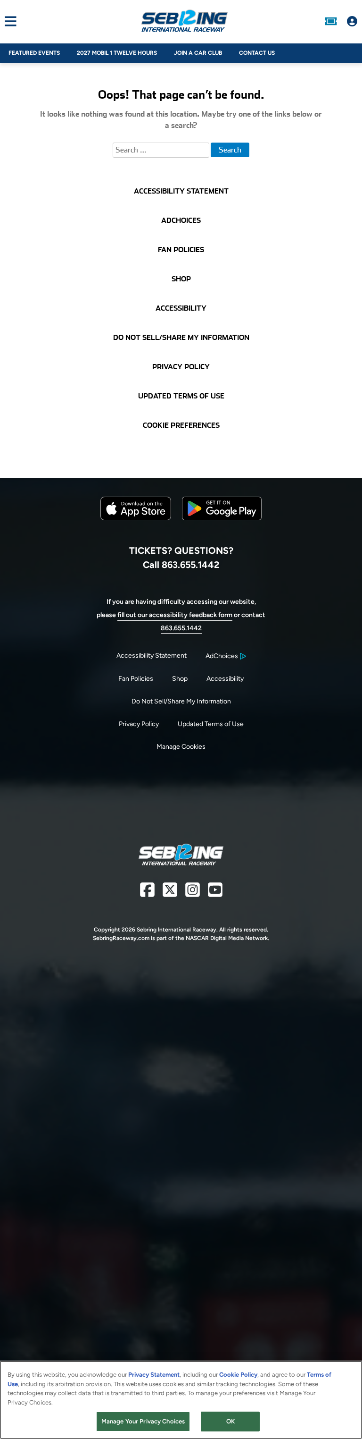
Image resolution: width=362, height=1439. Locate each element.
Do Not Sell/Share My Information (181, 701)
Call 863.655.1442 (181, 564)
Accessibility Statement (151, 656)
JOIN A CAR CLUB (198, 53)
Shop (180, 679)
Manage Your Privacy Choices (143, 1421)
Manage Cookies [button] (181, 747)
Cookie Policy (238, 1374)
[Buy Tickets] (330, 21)
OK (230, 1421)
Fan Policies (135, 679)
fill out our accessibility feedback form (174, 615)
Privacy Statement (154, 1374)
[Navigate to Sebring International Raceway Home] (184, 21)
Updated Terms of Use (211, 724)
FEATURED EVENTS (34, 53)
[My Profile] (352, 21)
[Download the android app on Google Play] (222, 528)
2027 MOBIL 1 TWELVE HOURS (117, 53)
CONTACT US (257, 53)
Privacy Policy (139, 724)
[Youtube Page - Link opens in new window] (215, 893)
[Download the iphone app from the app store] (135, 518)
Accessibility (225, 679)
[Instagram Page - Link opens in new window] (192, 893)
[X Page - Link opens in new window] (170, 893)
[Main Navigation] (8, 21)
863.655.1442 (181, 628)
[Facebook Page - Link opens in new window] (147, 893)
